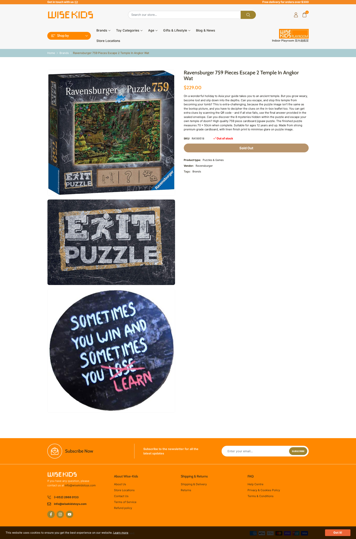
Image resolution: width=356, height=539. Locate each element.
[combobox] (184, 15)
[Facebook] (51, 514)
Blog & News (205, 30)
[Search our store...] (248, 15)
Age (151, 30)
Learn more (120, 532)
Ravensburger (204, 165)
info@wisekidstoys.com (80, 485)
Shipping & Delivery (194, 484)
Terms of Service (125, 502)
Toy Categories (127, 30)
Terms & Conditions (260, 496)
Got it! (337, 532)
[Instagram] (60, 514)
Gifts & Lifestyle (175, 30)
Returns (186, 490)
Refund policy (123, 508)
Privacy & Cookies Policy (264, 490)
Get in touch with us (61, 2)
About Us (120, 484)
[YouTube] (69, 514)
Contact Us (121, 496)
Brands (101, 30)
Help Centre (255, 484)
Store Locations (108, 41)
